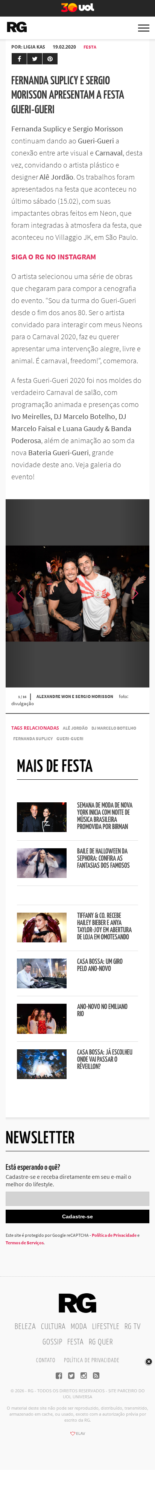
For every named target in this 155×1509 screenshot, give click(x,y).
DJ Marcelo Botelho (113, 728)
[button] (134, 593)
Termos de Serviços (25, 1242)
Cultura (53, 1327)
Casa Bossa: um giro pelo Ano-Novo (100, 965)
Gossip (52, 1342)
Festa (90, 47)
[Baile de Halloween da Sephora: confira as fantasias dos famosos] (42, 876)
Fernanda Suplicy (33, 738)
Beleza (25, 1327)
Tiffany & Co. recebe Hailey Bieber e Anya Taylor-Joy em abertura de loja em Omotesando (104, 927)
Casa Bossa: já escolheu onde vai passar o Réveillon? (104, 1059)
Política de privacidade (91, 1360)
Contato (45, 1360)
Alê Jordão (75, 728)
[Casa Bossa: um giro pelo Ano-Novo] (42, 986)
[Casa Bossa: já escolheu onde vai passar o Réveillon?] (42, 1077)
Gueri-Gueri (70, 738)
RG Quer (101, 1342)
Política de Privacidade (114, 1235)
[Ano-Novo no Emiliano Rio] (42, 1031)
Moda (79, 1327)
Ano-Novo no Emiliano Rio (102, 1011)
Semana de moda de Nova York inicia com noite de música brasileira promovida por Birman (104, 816)
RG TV (133, 1327)
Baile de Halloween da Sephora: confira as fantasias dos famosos (103, 858)
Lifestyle (106, 1327)
